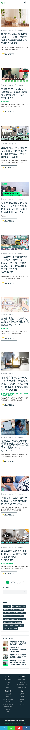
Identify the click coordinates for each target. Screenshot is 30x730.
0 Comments (20, 30)
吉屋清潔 (6, 609)
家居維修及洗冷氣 (8, 704)
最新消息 (22, 699)
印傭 (24, 606)
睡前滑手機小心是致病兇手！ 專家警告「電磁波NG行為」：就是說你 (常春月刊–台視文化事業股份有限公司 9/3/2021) (14, 383)
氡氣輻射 (16, 616)
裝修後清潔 (10, 622)
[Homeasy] (3, 2)
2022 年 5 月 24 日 (8, 30)
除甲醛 (21, 625)
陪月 (5, 628)
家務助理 (10, 612)
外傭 (5, 612)
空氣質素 (5, 328)
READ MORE (9, 54)
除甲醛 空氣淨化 (22, 679)
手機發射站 (22, 612)
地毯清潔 (21, 609)
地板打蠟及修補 (13, 609)
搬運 (11, 616)
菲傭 (24, 619)
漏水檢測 (13, 619)
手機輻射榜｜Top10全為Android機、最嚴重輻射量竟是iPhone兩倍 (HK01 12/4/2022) (18, 649)
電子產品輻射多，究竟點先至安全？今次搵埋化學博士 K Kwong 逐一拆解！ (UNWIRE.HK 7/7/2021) (18, 662)
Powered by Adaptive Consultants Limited (15, 723)
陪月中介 (8, 684)
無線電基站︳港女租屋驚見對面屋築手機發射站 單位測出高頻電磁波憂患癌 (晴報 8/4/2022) (18, 656)
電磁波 (15, 628)
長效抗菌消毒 (18, 622)
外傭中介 (8, 687)
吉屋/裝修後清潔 (8, 679)
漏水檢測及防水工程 (8, 699)
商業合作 (22, 701)
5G (4, 606)
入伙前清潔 (18, 606)
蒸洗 (5, 622)
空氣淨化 (19, 619)
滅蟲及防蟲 (6, 619)
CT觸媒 (8, 606)
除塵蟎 (16, 625)
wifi (13, 606)
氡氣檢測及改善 (22, 687)
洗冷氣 (21, 616)
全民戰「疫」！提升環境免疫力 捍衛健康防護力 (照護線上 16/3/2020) (15, 321)
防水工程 (6, 625)
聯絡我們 (22, 694)
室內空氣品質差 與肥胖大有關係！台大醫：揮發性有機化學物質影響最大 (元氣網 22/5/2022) (18, 643)
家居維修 (16, 612)
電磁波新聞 (6, 101)
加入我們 (22, 704)
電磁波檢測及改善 (22, 684)
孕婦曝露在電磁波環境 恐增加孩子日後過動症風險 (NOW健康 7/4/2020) (14, 500)
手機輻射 (6, 616)
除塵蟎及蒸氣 (8, 696)
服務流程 (22, 696)
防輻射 (11, 625)
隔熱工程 (10, 628)
